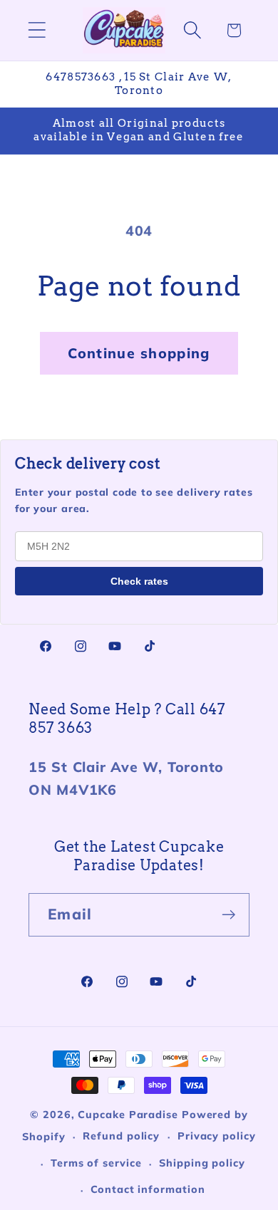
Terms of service (96, 1163)
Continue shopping (139, 353)
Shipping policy (202, 1163)
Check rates (139, 581)
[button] (36, 30)
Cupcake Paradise (128, 1114)
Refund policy (121, 1136)
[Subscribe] (228, 915)
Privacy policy (216, 1136)
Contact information (148, 1189)
